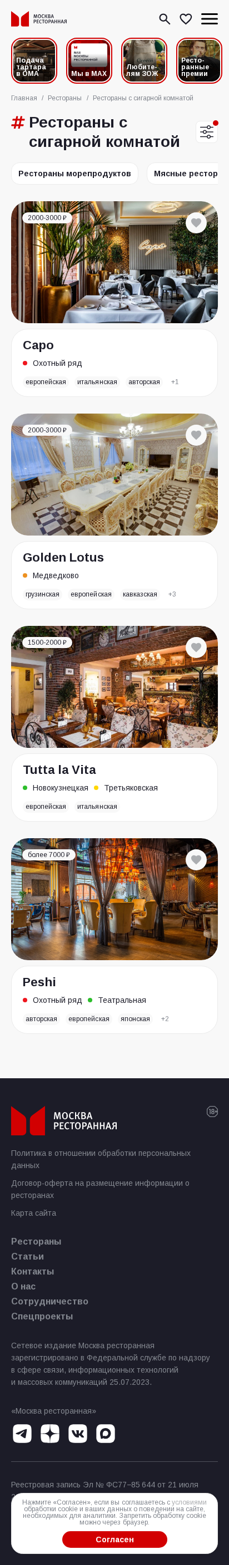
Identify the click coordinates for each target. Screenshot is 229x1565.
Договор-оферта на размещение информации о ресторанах (100, 1189)
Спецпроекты (42, 1316)
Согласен (115, 1539)
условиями (189, 1502)
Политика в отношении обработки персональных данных (101, 1159)
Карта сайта (33, 1213)
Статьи (27, 1256)
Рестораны (36, 1241)
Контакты (32, 1271)
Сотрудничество (49, 1301)
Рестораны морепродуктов (74, 173)
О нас (23, 1286)
